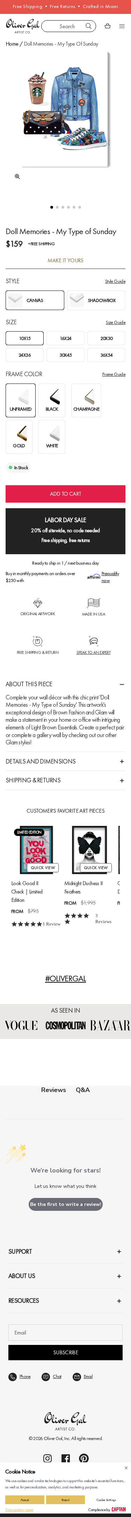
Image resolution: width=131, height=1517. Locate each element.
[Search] (88, 26)
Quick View (43, 867)
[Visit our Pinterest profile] (83, 1458)
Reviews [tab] (53, 1090)
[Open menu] (121, 26)
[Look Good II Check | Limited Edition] (36, 850)
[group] (65, 121)
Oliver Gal (53, 1438)
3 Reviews (103, 918)
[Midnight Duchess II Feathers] (89, 850)
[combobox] (69, 26)
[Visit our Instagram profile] (47, 1458)
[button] (51, 207)
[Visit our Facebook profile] (65, 1458)
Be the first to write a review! (65, 1204)
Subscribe (65, 1352)
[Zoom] (15, 176)
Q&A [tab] (83, 1090)
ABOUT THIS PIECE (29, 684)
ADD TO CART (65, 493)
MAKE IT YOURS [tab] (65, 260)
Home (12, 43)
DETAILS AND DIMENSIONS (40, 761)
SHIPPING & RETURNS (33, 780)
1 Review (51, 924)
